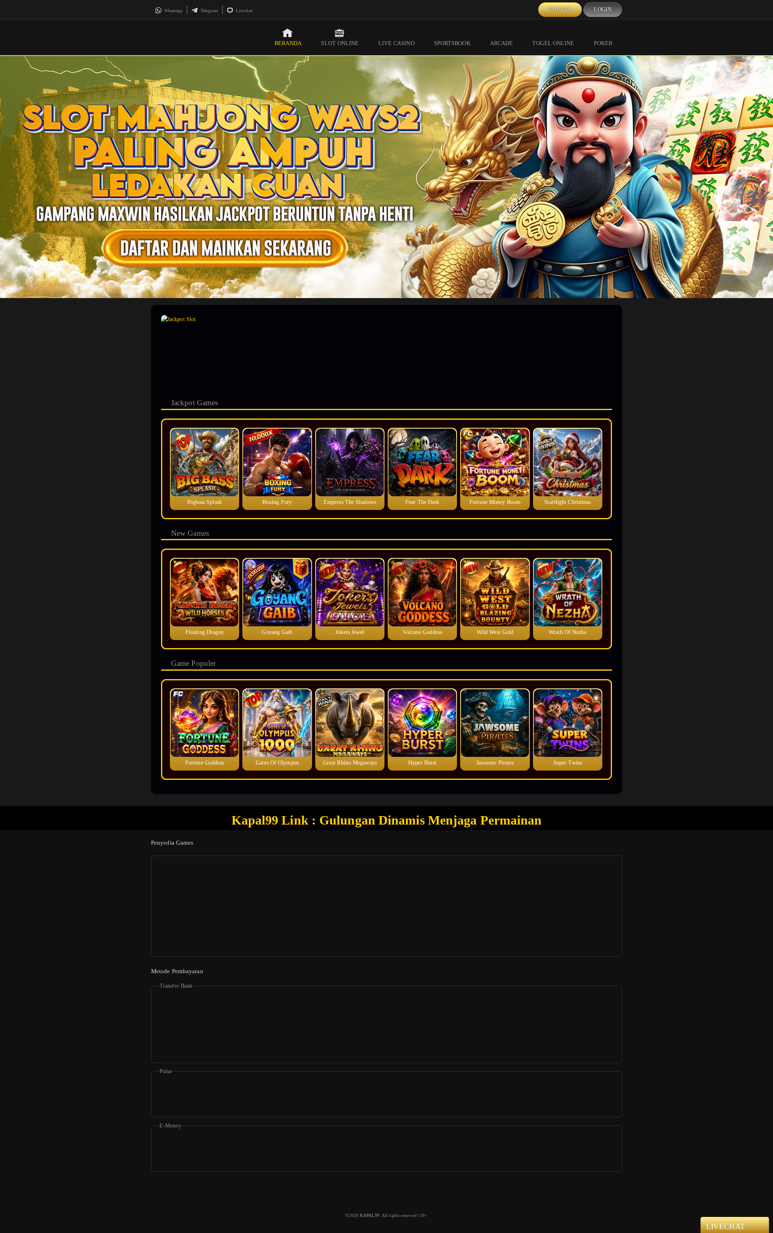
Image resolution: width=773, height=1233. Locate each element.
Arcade (501, 43)
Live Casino (396, 43)
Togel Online (553, 43)
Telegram (208, 10)
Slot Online (340, 43)
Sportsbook (452, 43)
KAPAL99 (370, 1215)
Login (603, 9)
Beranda (288, 43)
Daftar (560, 9)
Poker (603, 43)
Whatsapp (173, 10)
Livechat (243, 10)
